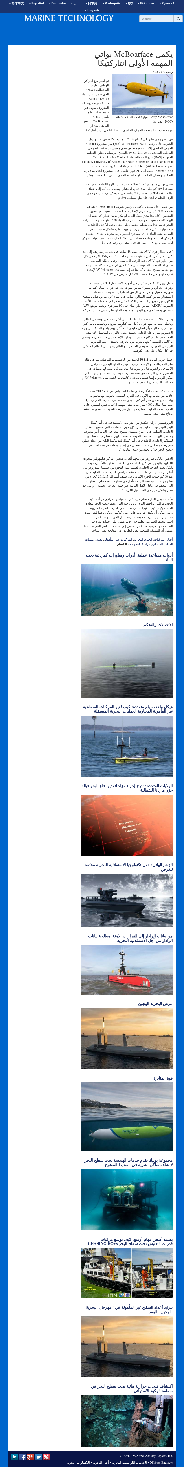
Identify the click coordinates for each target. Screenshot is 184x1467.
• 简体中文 (16, 3)
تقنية (99, 539)
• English (92, 10)
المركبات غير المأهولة (118, 539)
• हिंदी (129, 3)
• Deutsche (57, 3)
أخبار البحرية (101, 1462)
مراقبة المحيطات (139, 544)
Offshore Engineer (161, 1462)
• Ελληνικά (146, 3)
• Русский (167, 3)
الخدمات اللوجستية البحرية (129, 1462)
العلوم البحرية (143, 539)
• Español (36, 3)
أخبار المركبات (163, 539)
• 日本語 (91, 3)
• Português (112, 3)
